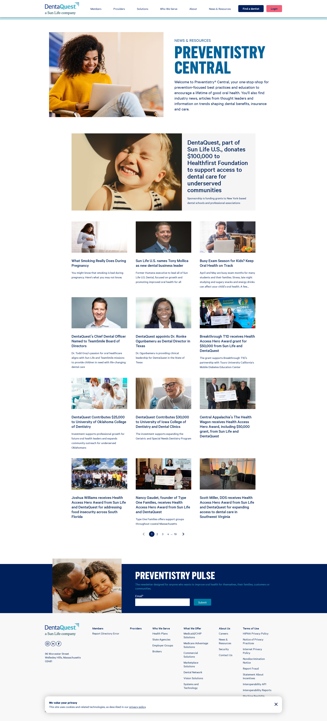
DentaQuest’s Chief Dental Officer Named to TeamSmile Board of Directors (99, 341)
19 (175, 534)
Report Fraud (251, 668)
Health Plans (160, 633)
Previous (143, 534)
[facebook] (58, 643)
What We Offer (192, 628)
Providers (119, 9)
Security (224, 649)
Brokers (157, 651)
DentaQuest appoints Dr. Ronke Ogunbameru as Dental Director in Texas (163, 341)
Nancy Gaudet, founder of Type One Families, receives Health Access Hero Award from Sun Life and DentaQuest (163, 504)
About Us (224, 628)
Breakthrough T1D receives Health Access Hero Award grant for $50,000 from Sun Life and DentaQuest (227, 343)
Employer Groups (162, 645)
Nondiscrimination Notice (254, 660)
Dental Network (193, 672)
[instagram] (47, 643)
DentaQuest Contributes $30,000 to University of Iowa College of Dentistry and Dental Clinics (162, 421)
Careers (223, 633)
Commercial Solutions (191, 654)
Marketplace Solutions (191, 664)
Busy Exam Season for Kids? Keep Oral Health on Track (227, 263)
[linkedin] (53, 643)
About (193, 9)
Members (95, 9)
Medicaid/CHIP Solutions (193, 635)
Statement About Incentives (253, 676)
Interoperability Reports (257, 690)
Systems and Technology (191, 686)
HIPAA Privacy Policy (255, 633)
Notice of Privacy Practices (253, 641)
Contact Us (225, 655)
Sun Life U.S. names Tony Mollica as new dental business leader (162, 263)
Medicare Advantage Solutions (196, 645)
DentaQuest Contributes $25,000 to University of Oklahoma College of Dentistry (99, 421)
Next (183, 534)
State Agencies (161, 639)
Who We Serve (168, 9)
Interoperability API (254, 684)
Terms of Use (251, 628)
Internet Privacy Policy (252, 651)
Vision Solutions (193, 678)
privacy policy (137, 707)
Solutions (142, 9)
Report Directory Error (105, 633)
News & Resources (220, 9)
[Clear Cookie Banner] (276, 704)
